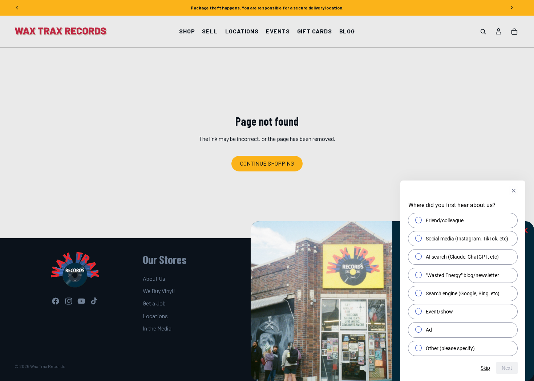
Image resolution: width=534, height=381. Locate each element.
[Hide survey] (513, 190)
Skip (485, 368)
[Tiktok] (94, 301)
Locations (155, 315)
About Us (154, 278)
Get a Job (154, 303)
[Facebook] (55, 301)
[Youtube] (81, 301)
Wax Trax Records (47, 366)
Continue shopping (267, 163)
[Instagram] (68, 301)
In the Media (157, 328)
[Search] (483, 32)
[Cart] (514, 32)
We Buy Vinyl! (159, 290)
